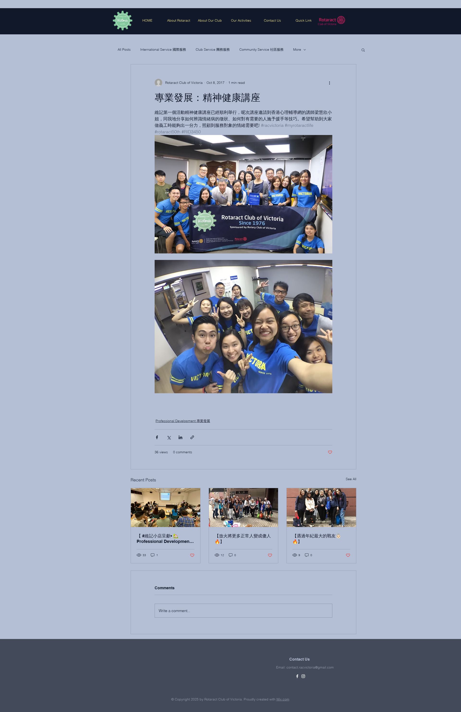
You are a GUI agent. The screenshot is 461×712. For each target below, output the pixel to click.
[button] (363, 50)
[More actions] (329, 83)
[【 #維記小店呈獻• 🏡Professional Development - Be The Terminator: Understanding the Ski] (165, 507)
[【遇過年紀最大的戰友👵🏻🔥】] (321, 507)
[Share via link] (192, 437)
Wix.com (282, 699)
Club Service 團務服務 (213, 49)
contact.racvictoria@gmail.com (310, 667)
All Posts (124, 49)
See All (351, 479)
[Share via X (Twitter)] (168, 437)
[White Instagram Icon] (303, 676)
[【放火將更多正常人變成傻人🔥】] (243, 507)
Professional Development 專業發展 (183, 421)
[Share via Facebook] (157, 437)
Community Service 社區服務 (261, 49)
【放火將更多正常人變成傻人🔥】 (243, 538)
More (297, 49)
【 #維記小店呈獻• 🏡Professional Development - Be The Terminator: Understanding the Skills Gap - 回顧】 (165, 538)
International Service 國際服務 (163, 49)
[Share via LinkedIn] (180, 437)
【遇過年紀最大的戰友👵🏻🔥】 (316, 538)
